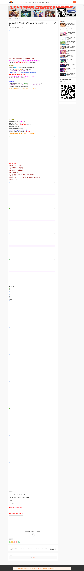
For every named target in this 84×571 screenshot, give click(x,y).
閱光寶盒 (47, 2)
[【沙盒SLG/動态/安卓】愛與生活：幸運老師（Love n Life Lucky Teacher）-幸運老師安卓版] (63, 56)
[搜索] (67, 2)
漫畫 (26, 2)
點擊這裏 (37, 568)
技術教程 (39, 2)
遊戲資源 (22, 2)
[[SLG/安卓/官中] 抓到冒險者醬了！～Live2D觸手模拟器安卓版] (63, 52)
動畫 (30, 2)
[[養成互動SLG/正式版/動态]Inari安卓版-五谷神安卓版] (63, 43)
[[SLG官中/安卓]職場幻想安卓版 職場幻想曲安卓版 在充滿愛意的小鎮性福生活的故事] (63, 74)
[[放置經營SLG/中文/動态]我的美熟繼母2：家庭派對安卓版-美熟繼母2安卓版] (63, 25)
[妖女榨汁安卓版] (63, 29)
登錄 (34, 557)
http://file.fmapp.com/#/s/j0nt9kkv (17, 494)
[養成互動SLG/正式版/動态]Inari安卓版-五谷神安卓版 (70, 42)
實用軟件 (34, 2)
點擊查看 (39, 531)
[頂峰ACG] (11, 2)
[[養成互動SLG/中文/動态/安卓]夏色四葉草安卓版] (63, 47)
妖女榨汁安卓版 (69, 28)
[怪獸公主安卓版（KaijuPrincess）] (63, 61)
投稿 (43, 2)
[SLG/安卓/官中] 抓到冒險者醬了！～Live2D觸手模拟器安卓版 (70, 51)
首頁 (18, 2)
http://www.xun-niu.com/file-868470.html (19, 497)
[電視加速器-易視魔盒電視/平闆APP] (63, 65)
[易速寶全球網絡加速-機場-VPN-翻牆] (63, 38)
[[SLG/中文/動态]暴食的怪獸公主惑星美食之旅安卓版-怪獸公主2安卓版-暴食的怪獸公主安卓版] (63, 34)
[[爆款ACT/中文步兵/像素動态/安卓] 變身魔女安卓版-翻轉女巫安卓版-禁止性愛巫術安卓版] (63, 70)
